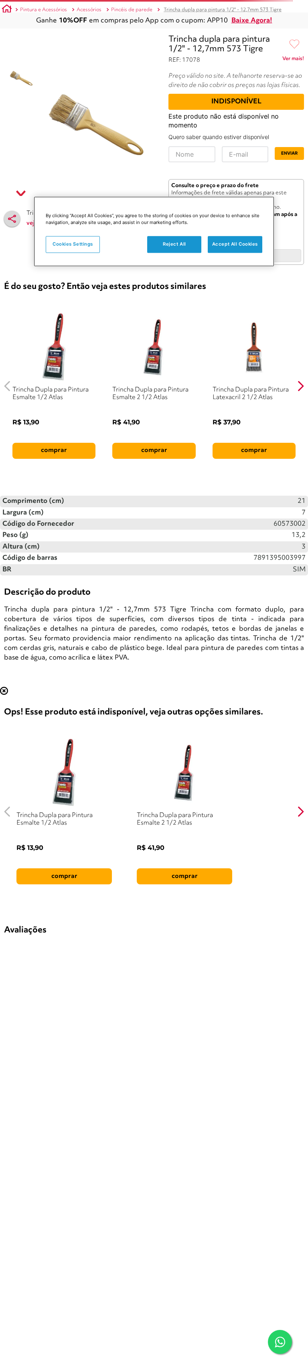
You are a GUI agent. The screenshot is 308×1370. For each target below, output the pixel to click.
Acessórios (89, 9)
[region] (154, 231)
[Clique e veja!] (293, 60)
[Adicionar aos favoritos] (294, 44)
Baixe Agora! (251, 20)
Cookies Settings (73, 244)
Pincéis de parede (131, 9)
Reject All (174, 244)
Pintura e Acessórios (43, 9)
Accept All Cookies (235, 244)
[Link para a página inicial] (7, 10)
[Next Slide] (300, 386)
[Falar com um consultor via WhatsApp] (280, 1342)
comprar (54, 450)
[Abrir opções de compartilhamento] (12, 219)
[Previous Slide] (7, 386)
